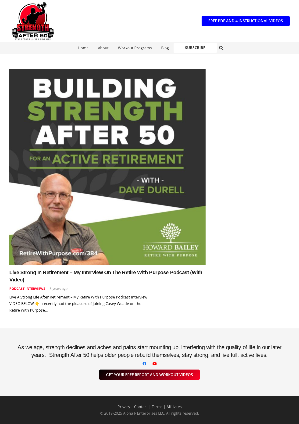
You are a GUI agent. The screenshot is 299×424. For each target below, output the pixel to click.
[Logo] (32, 21)
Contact (141, 406)
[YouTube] (154, 363)
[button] (221, 48)
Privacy (123, 406)
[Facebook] (144, 363)
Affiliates (174, 406)
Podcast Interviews (27, 288)
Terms (157, 406)
